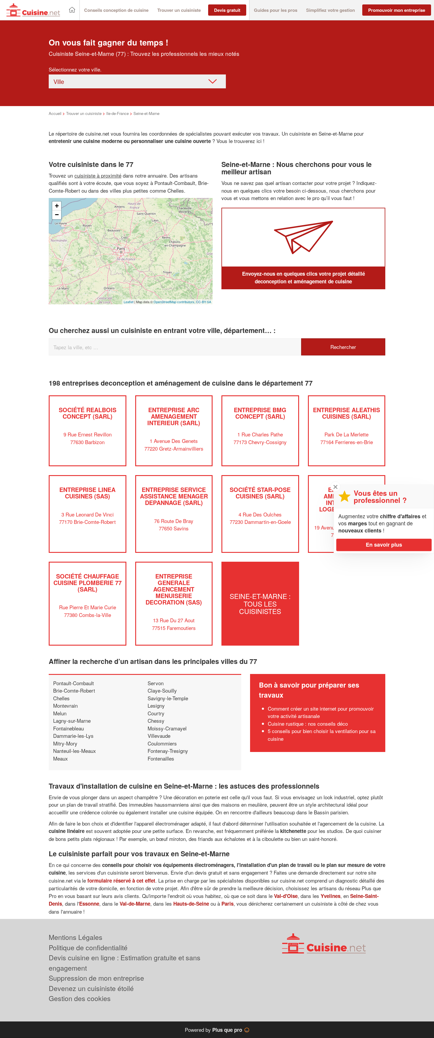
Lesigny (156, 705)
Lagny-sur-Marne (72, 720)
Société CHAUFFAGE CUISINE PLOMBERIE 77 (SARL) (87, 582)
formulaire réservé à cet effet (121, 880)
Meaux (60, 758)
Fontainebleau (68, 728)
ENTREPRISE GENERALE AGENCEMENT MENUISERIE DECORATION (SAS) (174, 589)
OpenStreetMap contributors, (175, 301)
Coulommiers (162, 743)
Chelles (61, 698)
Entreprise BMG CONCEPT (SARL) (260, 412)
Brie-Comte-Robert (74, 690)
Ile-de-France (117, 113)
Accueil (55, 113)
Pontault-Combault (73, 683)
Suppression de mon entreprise (96, 978)
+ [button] (57, 205)
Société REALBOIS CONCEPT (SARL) (87, 412)
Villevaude (159, 735)
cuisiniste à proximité (97, 175)
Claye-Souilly (162, 690)
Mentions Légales (75, 937)
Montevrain (65, 705)
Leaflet (128, 301)
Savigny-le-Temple (168, 698)
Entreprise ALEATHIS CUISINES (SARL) (346, 412)
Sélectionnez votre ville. (75, 69)
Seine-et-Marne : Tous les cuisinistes (260, 603)
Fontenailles (161, 758)
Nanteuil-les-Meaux (74, 750)
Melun (59, 713)
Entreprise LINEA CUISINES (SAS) (87, 492)
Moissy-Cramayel (167, 728)
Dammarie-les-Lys (73, 735)
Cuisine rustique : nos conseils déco (308, 723)
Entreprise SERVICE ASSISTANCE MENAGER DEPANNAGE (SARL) (174, 496)
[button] (116, 10)
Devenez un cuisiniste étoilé (91, 988)
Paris (227, 903)
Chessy (156, 720)
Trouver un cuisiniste (84, 113)
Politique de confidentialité (88, 947)
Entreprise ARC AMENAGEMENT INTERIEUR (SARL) (173, 416)
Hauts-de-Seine (191, 903)
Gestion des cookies (80, 998)
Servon (156, 683)
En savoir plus (384, 544)
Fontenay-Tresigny (168, 750)
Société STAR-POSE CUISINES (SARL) (260, 492)
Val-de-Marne (135, 903)
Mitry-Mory (65, 743)
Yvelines (330, 895)
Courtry (156, 713)
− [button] (57, 214)
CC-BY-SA (203, 301)
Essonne (89, 903)
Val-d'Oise (286, 895)
